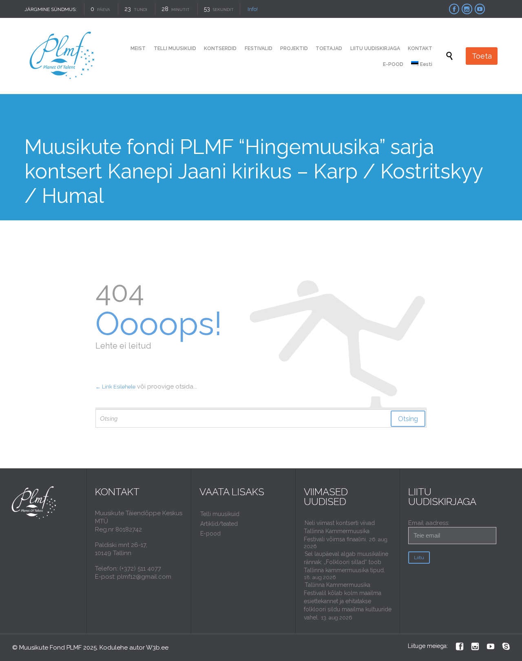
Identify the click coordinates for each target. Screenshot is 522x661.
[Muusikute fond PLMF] (62, 56)
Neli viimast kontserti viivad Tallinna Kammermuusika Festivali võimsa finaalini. (339, 531)
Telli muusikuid (219, 514)
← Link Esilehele (115, 387)
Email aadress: (428, 523)
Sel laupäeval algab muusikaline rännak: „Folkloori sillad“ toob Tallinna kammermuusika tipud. (346, 562)
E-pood (210, 533)
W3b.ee (157, 647)
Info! (253, 9)
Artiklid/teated (219, 523)
